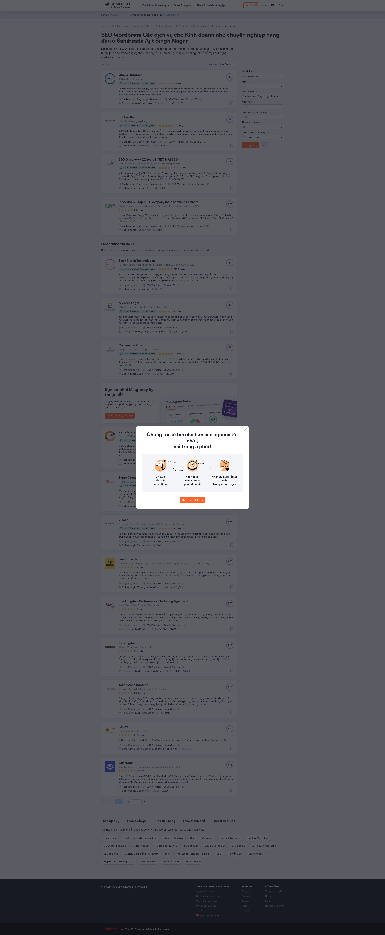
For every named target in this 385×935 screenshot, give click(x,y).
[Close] (245, 429)
